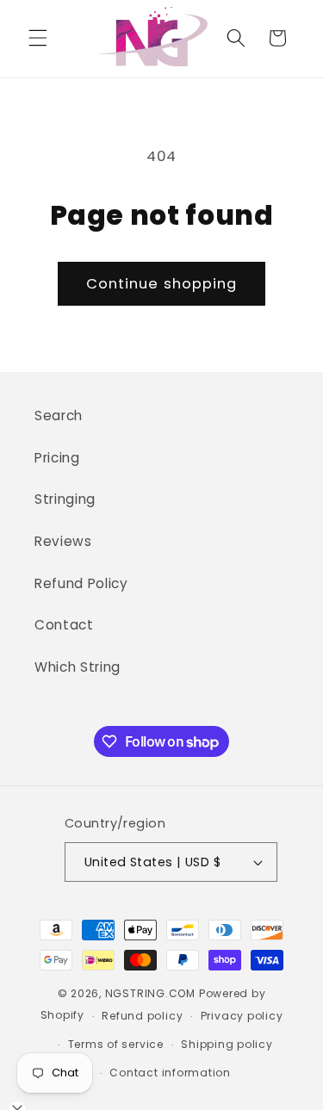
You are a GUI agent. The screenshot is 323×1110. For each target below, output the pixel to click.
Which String (77, 667)
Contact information (170, 1072)
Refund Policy (81, 583)
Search (58, 415)
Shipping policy (227, 1044)
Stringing (65, 499)
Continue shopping (162, 284)
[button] (38, 38)
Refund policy (142, 1015)
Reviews (63, 541)
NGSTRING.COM (150, 993)
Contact (64, 625)
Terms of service (116, 1044)
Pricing (57, 458)
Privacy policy (242, 1015)
